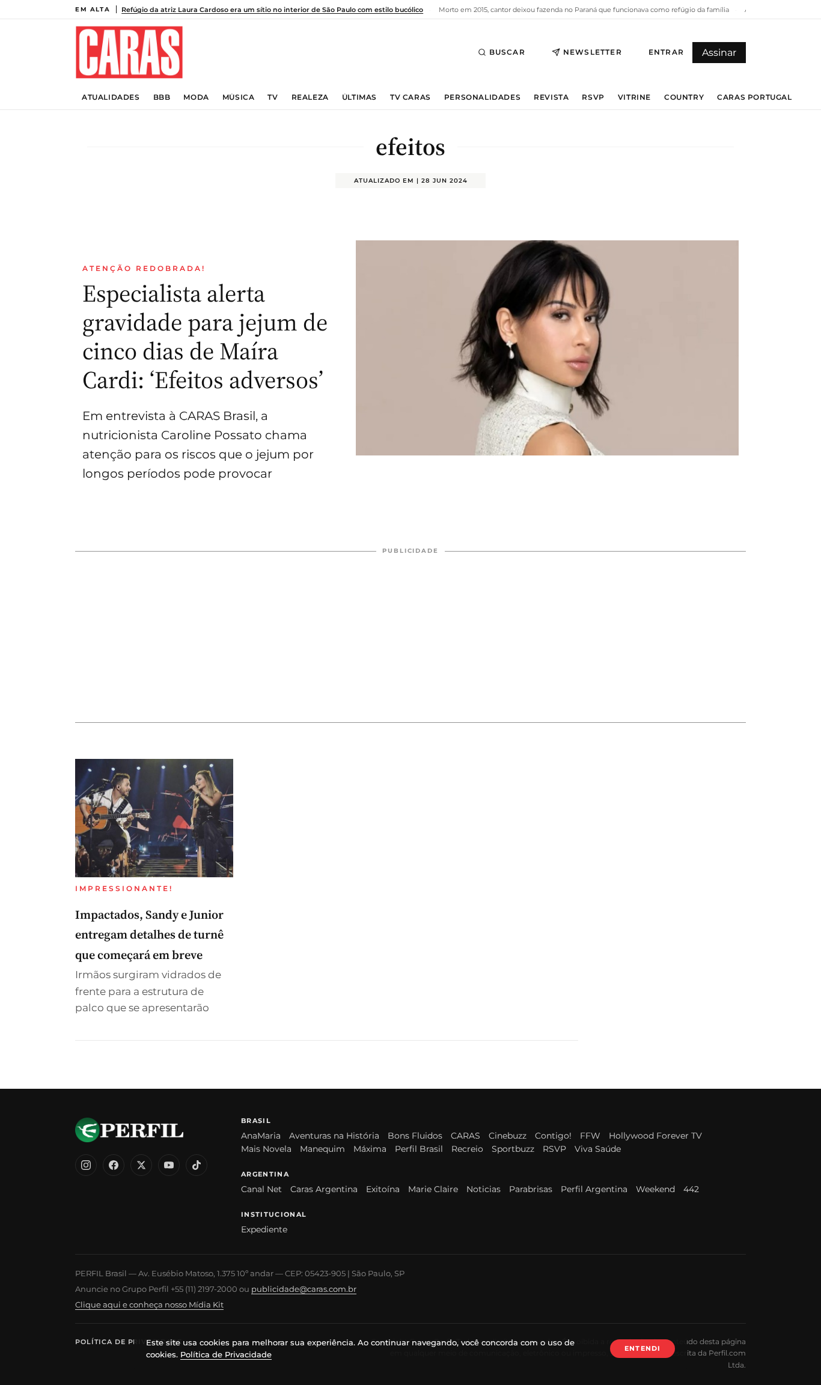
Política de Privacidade (128, 1342)
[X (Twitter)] (141, 1165)
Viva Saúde (598, 1148)
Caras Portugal (754, 97)
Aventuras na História (334, 1135)
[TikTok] (196, 1165)
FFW (590, 1135)
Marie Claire (433, 1189)
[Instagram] (86, 1165)
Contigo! (553, 1135)
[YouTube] (169, 1165)
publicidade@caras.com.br (303, 1289)
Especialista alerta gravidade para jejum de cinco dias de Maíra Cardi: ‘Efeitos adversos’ (205, 336)
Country (684, 97)
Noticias (483, 1189)
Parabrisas (530, 1189)
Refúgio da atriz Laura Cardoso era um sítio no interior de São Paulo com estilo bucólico (272, 9)
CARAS (465, 1135)
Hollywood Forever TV (655, 1135)
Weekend (655, 1189)
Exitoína (383, 1189)
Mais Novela (266, 1148)
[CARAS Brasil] (129, 52)
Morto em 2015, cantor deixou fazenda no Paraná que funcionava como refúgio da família (583, 9)
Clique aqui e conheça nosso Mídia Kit (149, 1304)
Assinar (719, 52)
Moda (196, 97)
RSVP (593, 97)
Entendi (642, 1348)
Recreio (467, 1148)
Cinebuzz (507, 1135)
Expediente (264, 1229)
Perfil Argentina (594, 1189)
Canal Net (261, 1189)
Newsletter (592, 51)
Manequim (322, 1148)
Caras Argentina (324, 1189)
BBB (162, 97)
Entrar (666, 51)
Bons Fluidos (415, 1135)
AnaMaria (261, 1135)
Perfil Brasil (419, 1148)
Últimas (359, 97)
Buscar (507, 51)
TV (272, 97)
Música (238, 97)
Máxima (369, 1148)
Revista (551, 97)
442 (691, 1189)
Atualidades (111, 97)
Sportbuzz (513, 1148)
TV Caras (410, 97)
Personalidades (482, 97)
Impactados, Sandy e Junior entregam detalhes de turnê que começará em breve (149, 934)
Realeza (310, 97)
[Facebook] (113, 1165)
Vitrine (634, 97)
